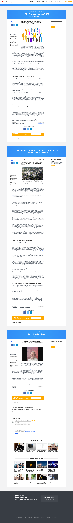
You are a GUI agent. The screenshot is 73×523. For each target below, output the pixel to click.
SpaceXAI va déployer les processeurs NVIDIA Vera (41, 470)
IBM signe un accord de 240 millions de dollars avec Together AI (30, 451)
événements (43, 1)
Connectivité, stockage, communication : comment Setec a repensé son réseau (13, 41)
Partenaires (59, 1)
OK (42, 134)
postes (27, 251)
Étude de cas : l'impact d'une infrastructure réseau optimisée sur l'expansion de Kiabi (13, 37)
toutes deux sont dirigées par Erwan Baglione (31, 369)
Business (36, 11)
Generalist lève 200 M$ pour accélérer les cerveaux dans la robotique (53, 451)
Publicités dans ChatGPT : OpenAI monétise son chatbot (30, 482)
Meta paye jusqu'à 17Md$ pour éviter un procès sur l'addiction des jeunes (19, 470)
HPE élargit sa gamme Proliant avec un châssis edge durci (22, 411)
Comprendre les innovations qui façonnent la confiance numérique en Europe (14, 45)
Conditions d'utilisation (32, 431)
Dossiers (38, 1)
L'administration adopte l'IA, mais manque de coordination (41, 451)
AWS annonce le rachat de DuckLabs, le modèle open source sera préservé (30, 470)
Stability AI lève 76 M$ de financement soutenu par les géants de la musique (52, 470)
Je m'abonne (53, 165)
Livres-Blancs (53, 1)
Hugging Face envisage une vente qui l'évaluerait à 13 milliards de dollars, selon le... (19, 451)
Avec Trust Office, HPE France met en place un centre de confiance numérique (26, 414)
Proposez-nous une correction (40, 123)
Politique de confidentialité (27, 431)
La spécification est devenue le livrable (53, 482)
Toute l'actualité (31, 11)
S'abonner (67, 1)
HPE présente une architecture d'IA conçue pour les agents (22, 407)
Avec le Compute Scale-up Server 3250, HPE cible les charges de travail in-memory (26, 409)
